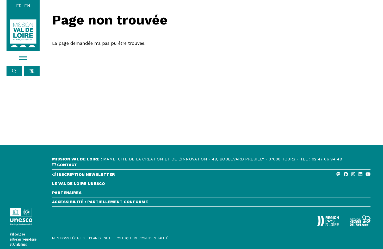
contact (66, 165)
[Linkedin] (360, 174)
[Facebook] (346, 174)
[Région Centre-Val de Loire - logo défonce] (360, 220)
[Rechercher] (14, 71)
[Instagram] (353, 174)
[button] (32, 71)
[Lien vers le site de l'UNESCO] (23, 226)
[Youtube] (368, 174)
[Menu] (23, 58)
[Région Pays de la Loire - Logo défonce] (328, 221)
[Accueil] (23, 33)
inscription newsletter (85, 174)
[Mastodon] (338, 174)
